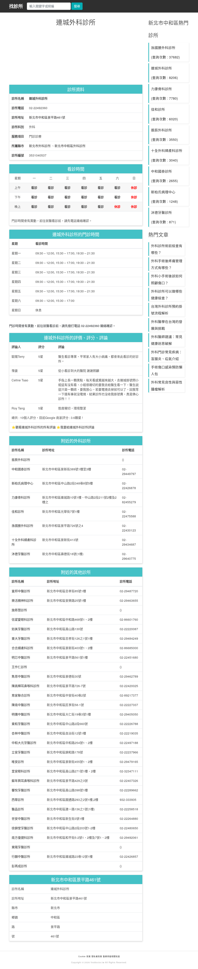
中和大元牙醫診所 (24, 742)
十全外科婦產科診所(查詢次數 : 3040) (166, 155)
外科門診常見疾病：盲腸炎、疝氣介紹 (166, 355)
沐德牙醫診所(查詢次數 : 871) (163, 217)
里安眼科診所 (21, 771)
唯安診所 (18, 761)
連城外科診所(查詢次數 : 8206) (164, 73)
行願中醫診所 (21, 856)
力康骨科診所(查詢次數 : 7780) (164, 93)
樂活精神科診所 (22, 600)
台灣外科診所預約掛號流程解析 (166, 309)
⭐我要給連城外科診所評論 (75, 427)
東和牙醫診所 (21, 724)
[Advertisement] (76, 56)
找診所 (16, 6)
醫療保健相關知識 (111, 956)
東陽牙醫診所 (21, 847)
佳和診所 (18, 511)
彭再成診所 (19, 866)
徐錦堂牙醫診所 (22, 828)
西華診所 (18, 799)
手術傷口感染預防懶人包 (166, 370)
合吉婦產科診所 (22, 648)
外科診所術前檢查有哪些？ (166, 249)
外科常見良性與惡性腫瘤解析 (166, 385)
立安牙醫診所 (21, 752)
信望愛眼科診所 (22, 619)
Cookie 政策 (84, 956)
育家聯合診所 (21, 695)
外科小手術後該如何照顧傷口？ (166, 279)
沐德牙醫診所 (21, 554)
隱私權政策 (96, 956)
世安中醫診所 (21, 818)
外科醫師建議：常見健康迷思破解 (166, 340)
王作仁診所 (19, 667)
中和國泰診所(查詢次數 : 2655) (164, 176)
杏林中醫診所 (21, 733)
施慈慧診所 (19, 610)
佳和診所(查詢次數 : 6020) (164, 114)
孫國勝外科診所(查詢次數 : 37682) (165, 52)
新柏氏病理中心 (22, 483)
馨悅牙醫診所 (21, 790)
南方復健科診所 (22, 837)
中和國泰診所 (21, 469)
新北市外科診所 (40, 146)
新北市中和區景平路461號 (47, 117)
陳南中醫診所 (21, 705)
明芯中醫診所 (21, 657)
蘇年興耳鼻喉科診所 (25, 780)
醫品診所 (18, 809)
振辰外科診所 (21, 459)
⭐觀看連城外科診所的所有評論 (34, 427)
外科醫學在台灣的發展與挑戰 (166, 325)
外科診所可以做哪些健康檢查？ (166, 294)
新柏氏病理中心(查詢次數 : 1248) (164, 196)
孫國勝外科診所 (22, 525)
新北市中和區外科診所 (70, 146)
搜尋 (77, 6)
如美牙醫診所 (21, 629)
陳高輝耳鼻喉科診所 (25, 686)
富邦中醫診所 (21, 591)
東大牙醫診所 (21, 638)
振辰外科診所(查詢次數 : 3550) (164, 135)
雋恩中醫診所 (21, 676)
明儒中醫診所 (21, 714)
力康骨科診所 (21, 497)
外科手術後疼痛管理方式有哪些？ (166, 264)
